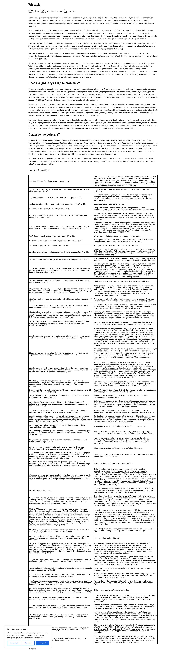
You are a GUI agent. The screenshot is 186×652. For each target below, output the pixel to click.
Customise (14, 643)
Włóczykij (34, 4)
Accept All (42, 643)
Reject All (28, 643)
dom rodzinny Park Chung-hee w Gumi (115, 531)
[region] (28, 637)
